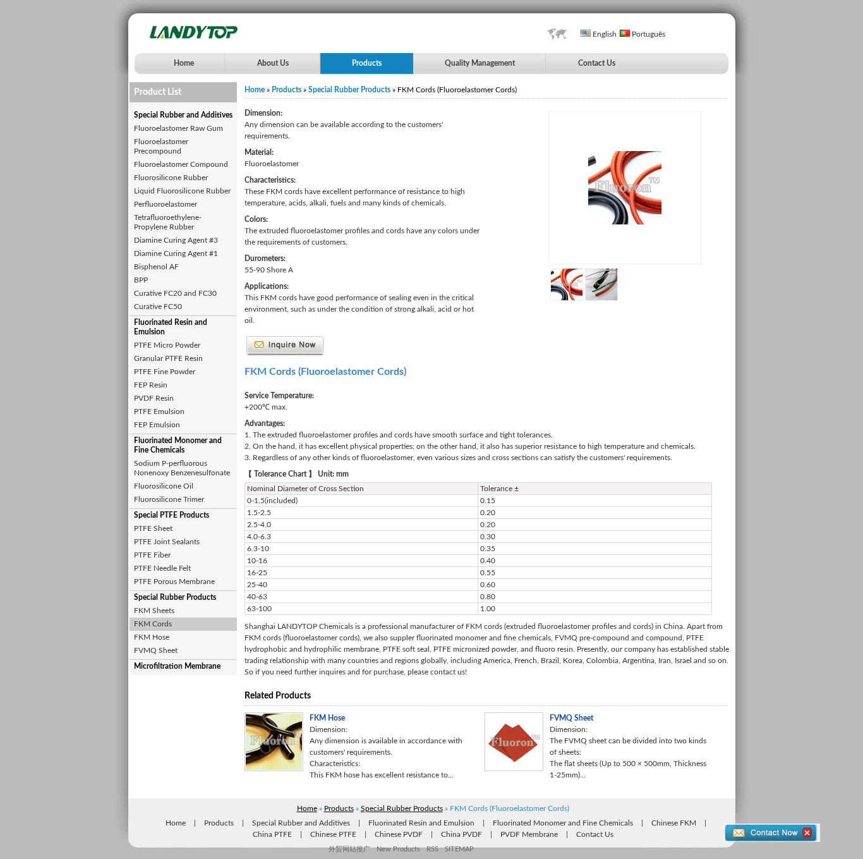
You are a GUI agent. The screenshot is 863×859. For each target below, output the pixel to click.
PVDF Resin (154, 398)
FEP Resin (150, 385)
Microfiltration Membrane (177, 666)
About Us (273, 63)
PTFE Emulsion (159, 411)
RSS (432, 849)
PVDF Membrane (529, 834)
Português (647, 34)
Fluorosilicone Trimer (169, 499)
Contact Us (596, 63)
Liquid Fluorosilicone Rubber (182, 191)
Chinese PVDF (399, 834)
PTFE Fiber (152, 555)
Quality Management (480, 63)
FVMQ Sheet (156, 650)
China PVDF (461, 834)
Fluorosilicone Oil (163, 486)
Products (367, 63)
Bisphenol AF (156, 267)
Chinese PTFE (333, 834)
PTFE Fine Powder (164, 371)
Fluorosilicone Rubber (171, 177)
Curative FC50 (158, 306)
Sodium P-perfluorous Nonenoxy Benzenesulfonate (182, 468)
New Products (398, 849)
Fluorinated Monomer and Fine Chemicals (178, 445)
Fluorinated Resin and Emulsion (170, 327)
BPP (141, 280)
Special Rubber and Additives (183, 115)
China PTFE (272, 834)
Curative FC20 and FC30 (175, 293)
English (604, 34)
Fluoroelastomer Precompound (161, 146)
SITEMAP (459, 849)
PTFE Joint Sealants (167, 541)
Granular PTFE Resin (168, 358)
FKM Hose (151, 637)
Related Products (277, 695)
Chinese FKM (673, 823)
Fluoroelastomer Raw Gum (178, 128)
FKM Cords (153, 624)
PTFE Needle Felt (162, 568)
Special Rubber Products (175, 597)
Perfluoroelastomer (165, 204)
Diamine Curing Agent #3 (176, 240)
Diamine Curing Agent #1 (176, 253)
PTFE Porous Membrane (174, 581)
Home (184, 63)
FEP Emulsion (157, 425)
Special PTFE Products (171, 515)
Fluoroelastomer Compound (181, 164)
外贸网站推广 (349, 849)
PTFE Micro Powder (167, 345)
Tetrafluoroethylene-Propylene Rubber (168, 222)
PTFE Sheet (153, 528)
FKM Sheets (154, 610)
